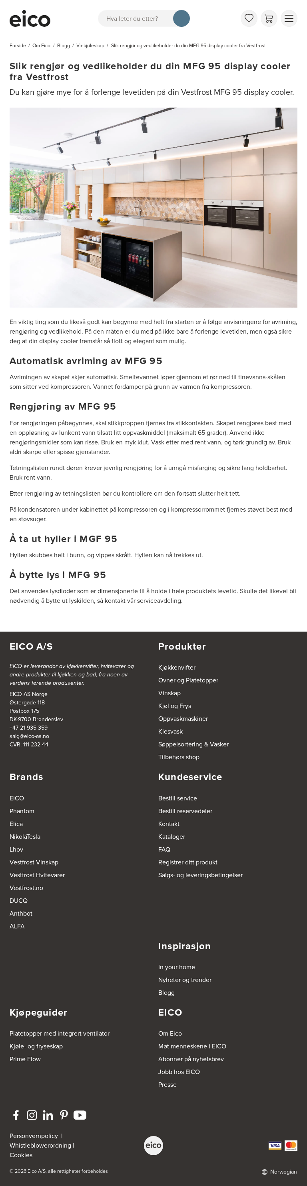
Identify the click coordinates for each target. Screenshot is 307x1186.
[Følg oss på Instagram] (32, 1115)
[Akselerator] (30, 18)
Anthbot (21, 913)
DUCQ (19, 900)
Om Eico (170, 1033)
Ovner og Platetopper (188, 680)
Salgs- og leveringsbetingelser (200, 875)
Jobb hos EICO (179, 1071)
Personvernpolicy (35, 1135)
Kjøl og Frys (174, 705)
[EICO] (153, 1145)
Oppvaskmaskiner (183, 718)
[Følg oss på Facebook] (16, 1115)
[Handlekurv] (269, 18)
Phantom (22, 811)
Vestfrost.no (26, 887)
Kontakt (168, 823)
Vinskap (169, 693)
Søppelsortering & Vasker (193, 744)
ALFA (17, 926)
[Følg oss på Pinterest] (64, 1115)
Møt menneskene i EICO (192, 1046)
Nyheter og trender (184, 979)
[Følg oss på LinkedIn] (48, 1115)
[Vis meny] (289, 18)
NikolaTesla (25, 836)
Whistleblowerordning (40, 1145)
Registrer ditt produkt (187, 862)
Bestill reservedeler (185, 811)
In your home (176, 967)
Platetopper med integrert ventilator (60, 1033)
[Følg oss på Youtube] (80, 1115)
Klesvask (170, 731)
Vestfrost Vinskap (34, 862)
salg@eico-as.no (29, 736)
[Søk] (181, 18)
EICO (17, 798)
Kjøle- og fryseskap (36, 1046)
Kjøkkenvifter (176, 667)
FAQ (164, 849)
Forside (18, 45)
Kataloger (171, 836)
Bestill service (177, 798)
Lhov (16, 849)
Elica (16, 823)
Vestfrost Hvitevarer (37, 875)
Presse (167, 1084)
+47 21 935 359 (29, 728)
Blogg (166, 992)
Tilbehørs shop (178, 757)
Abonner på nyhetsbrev (191, 1059)
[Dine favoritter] (249, 18)
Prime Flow (25, 1059)
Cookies (21, 1155)
